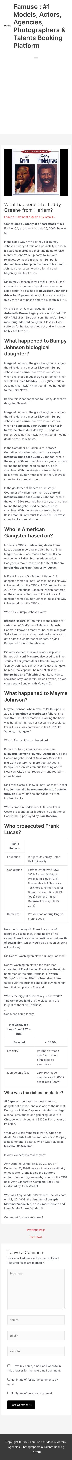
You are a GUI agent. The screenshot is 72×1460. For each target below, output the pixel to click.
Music (34, 216)
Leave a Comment (16, 216)
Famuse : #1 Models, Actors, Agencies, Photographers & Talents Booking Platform (39, 26)
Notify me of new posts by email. (32, 1393)
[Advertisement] (36, 99)
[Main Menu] (36, 59)
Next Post (36, 1237)
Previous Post (36, 1230)
